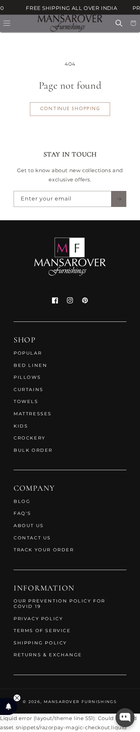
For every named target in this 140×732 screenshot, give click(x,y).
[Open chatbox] (125, 717)
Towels (26, 401)
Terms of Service (42, 630)
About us (29, 525)
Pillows (27, 377)
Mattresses (33, 413)
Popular (28, 353)
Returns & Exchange (48, 654)
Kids (21, 426)
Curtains (28, 389)
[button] (7, 23)
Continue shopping (70, 109)
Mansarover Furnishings (80, 701)
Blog (22, 501)
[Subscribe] (118, 199)
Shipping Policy (40, 642)
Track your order (44, 549)
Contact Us (32, 537)
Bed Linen (30, 365)
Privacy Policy (38, 618)
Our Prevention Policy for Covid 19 (59, 603)
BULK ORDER (33, 450)
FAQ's (22, 513)
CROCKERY (30, 437)
